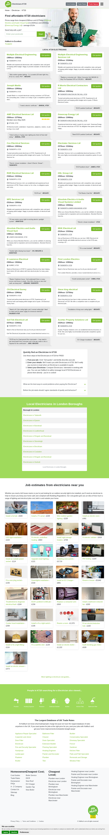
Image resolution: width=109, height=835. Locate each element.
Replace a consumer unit (66, 602)
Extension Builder (54, 706)
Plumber (16, 706)
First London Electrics (69, 259)
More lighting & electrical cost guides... (55, 677)
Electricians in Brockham (32, 446)
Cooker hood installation (15, 623)
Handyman (19, 751)
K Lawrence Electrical (17, 259)
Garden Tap (30, 787)
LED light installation (14, 537)
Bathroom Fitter (92, 706)
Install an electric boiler (65, 645)
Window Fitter (75, 761)
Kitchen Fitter (80, 706)
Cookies (41, 821)
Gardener (73, 747)
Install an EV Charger (65, 580)
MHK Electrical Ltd (67, 228)
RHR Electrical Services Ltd (20, 173)
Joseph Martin (14, 85)
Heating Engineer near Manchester (84, 785)
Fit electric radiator (89, 537)
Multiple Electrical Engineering (22, 54)
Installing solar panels (65, 559)
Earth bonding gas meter (91, 645)
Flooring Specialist (49, 747)
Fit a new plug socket (14, 580)
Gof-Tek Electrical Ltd (17, 320)
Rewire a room (62, 623)
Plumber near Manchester (58, 795)
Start (41, 34)
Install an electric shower (15, 666)
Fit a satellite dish (38, 645)
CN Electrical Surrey (16, 289)
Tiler (44, 761)
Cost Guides (71, 4)
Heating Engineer (29, 706)
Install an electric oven (90, 516)
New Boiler (30, 790)
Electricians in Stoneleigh (33, 441)
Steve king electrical (68, 289)
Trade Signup (93, 4)
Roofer (17, 761)
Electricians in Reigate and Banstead (37, 436)
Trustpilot (8, 44)
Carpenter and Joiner (23, 737)
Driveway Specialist (77, 740)
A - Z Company (16, 787)
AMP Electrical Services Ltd (20, 114)
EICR (28, 778)
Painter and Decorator (50, 754)
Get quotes (46, 55)
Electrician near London (58, 781)
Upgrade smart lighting (40, 559)
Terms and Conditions (29, 821)
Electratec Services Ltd (69, 143)
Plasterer (41, 706)
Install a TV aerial (38, 516)
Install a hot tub (11, 516)
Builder (67, 706)
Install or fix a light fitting (15, 645)
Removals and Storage (78, 757)
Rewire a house (88, 580)
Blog (12, 795)
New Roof (29, 781)
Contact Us (15, 789)
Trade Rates (82, 4)
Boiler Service (31, 775)
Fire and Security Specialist (25, 747)
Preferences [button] (24, 832)
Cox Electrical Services (18, 143)
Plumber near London (57, 778)
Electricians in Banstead (32, 426)
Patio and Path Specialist (79, 754)
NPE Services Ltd (15, 199)
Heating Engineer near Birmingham (84, 777)
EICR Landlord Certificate (41, 602)
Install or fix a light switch (40, 623)
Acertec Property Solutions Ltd (73, 320)
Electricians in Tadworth (32, 415)
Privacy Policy (15, 821)
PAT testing (86, 559)
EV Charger (30, 784)
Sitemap (14, 792)
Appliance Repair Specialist (25, 734)
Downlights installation (40, 580)
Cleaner (45, 737)
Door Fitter (19, 740)
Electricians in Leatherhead (33, 431)
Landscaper (19, 754)
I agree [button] (5, 832)
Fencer (72, 744)
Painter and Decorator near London (84, 774)
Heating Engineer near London (83, 771)
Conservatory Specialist (79, 737)
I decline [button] (14, 832)
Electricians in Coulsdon (32, 452)
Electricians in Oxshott (31, 462)
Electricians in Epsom (31, 420)
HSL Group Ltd (65, 173)
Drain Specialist (48, 740)
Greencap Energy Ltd (14, 25)
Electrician (19, 744)
